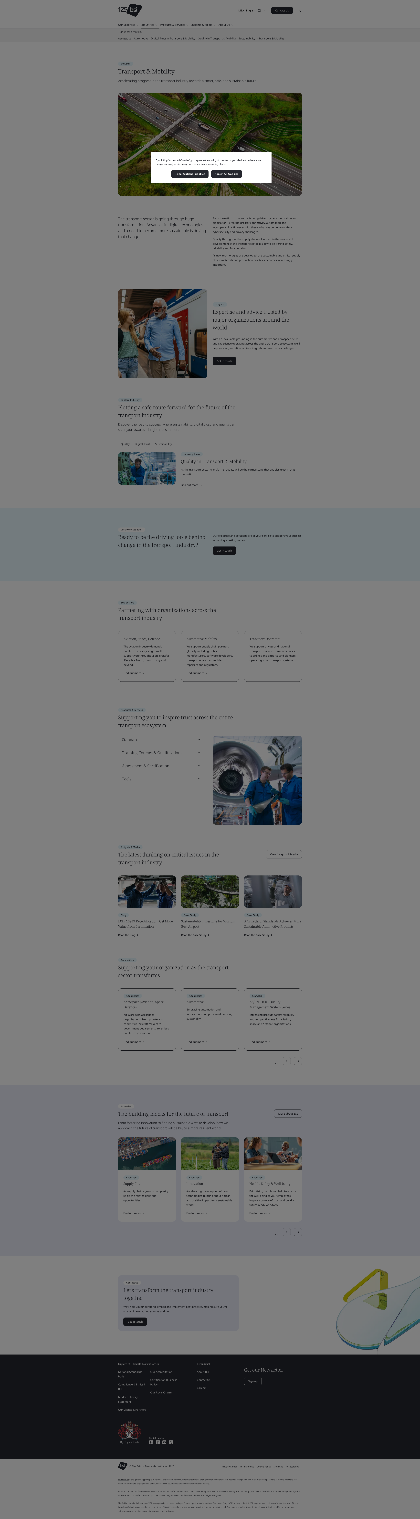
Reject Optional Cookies (190, 174)
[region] (211, 167)
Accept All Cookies (227, 174)
